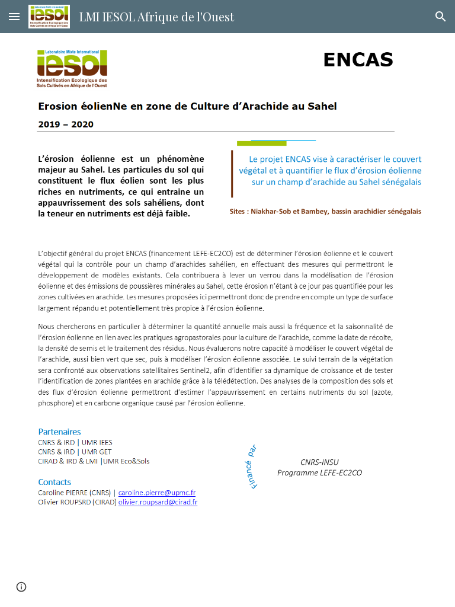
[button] (14, 16)
